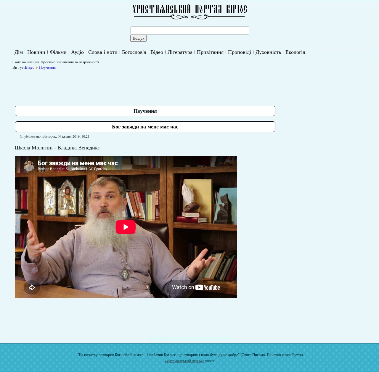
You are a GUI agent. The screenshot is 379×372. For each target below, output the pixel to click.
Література (180, 51)
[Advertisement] (122, 85)
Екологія (295, 51)
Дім (19, 51)
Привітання (210, 51)
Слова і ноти (103, 51)
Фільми (58, 51)
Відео (156, 51)
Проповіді (239, 51)
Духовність (268, 51)
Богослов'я (134, 51)
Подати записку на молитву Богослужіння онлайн (189, 337)
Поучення (47, 67)
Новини (36, 51)
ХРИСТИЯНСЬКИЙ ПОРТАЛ (184, 361)
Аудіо (77, 51)
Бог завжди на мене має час (145, 126)
